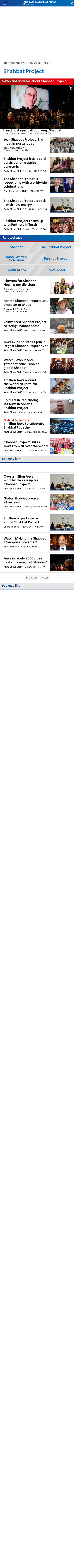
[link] (37, 110)
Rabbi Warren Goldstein (16, 259)
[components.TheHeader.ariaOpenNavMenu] (12, 3)
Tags (29, 63)
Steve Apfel (56, 270)
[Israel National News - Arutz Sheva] (39, 3)
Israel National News (14, 63)
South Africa (16, 270)
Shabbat (16, 247)
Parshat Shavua (55, 258)
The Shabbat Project (55, 247)
